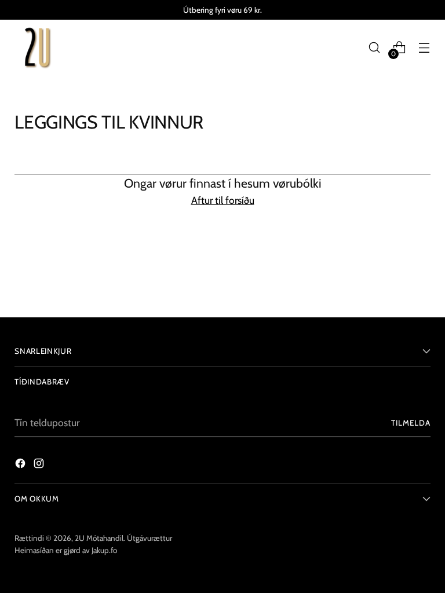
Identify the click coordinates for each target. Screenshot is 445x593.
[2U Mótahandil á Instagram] (40, 465)
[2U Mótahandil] (37, 47)
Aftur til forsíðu (222, 200)
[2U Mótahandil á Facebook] (21, 465)
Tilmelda (411, 422)
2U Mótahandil (99, 538)
